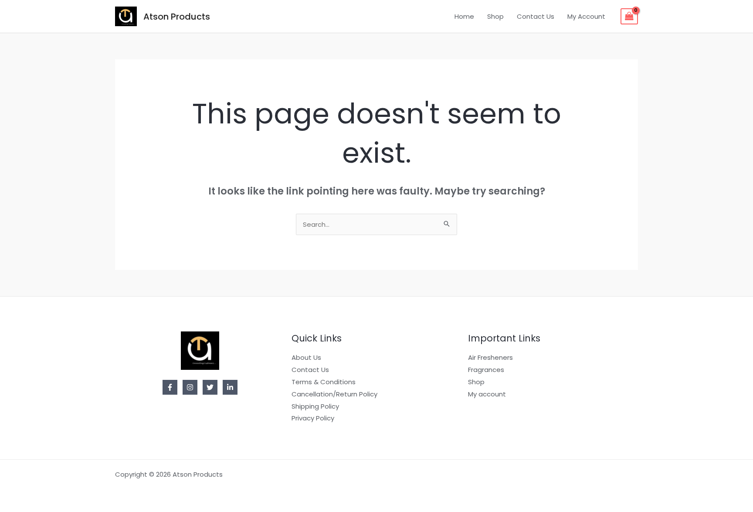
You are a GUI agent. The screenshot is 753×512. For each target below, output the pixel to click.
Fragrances (486, 369)
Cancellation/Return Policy (334, 394)
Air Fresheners (490, 357)
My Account (586, 16)
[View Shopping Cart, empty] (629, 16)
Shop (495, 16)
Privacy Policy (313, 418)
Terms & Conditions (324, 381)
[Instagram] (190, 387)
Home (464, 16)
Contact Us (535, 16)
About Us (306, 357)
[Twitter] (210, 387)
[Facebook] (170, 387)
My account (487, 394)
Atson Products (176, 16)
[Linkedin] (230, 387)
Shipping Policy (315, 406)
